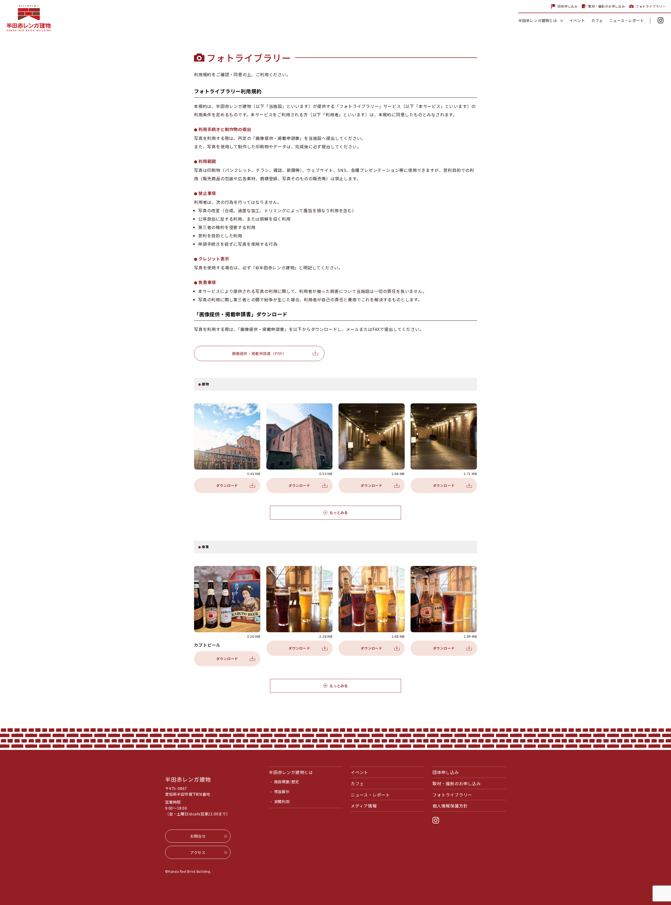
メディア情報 (364, 806)
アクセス (197, 852)
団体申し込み (568, 6)
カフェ (357, 783)
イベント (359, 772)
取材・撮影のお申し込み (606, 6)
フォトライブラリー (651, 6)
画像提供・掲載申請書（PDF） (259, 353)
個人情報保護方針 (450, 806)
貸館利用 (282, 801)
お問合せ (197, 836)
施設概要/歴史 (286, 781)
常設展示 (282, 791)
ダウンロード (227, 485)
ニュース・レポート (370, 795)
